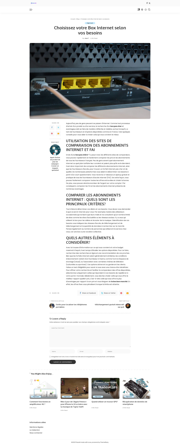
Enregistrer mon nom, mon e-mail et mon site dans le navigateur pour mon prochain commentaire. (83, 357)
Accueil (73, 19)
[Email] (58, 133)
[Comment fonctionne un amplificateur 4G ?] (44, 388)
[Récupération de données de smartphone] (137, 388)
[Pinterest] (51, 133)
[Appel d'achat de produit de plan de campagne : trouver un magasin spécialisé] (55, 149)
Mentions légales (36, 427)
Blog (77, 19)
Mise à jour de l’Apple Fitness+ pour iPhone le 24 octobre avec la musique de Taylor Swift (74, 404)
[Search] (149, 9)
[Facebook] (147, 3)
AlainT (87, 38)
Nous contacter (36, 433)
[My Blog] (34, 3)
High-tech (90, 23)
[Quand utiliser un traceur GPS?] (105, 388)
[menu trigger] (32, 9)
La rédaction (35, 430)
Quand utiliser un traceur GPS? (105, 402)
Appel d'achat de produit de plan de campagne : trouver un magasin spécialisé (55, 164)
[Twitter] (149, 3)
